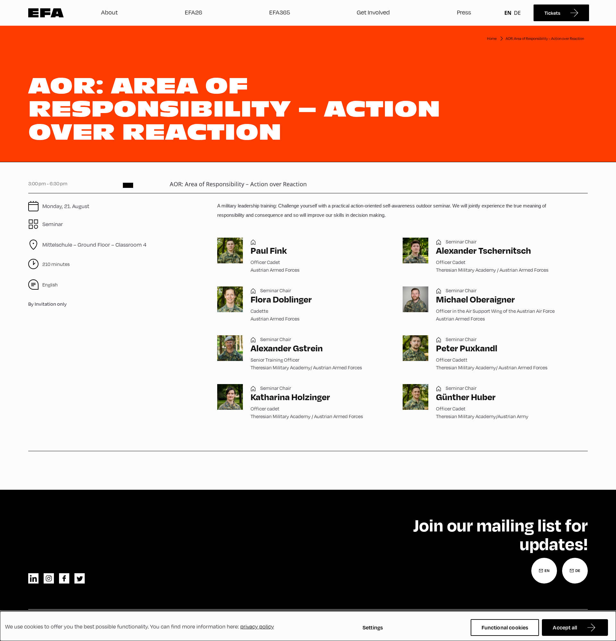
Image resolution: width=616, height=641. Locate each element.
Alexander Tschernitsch (483, 250)
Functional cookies (505, 627)
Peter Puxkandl (466, 348)
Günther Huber (466, 396)
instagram (49, 578)
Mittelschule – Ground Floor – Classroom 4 (94, 244)
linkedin (33, 578)
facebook (64, 578)
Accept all (565, 627)
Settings (373, 627)
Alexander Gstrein (287, 348)
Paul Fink (269, 250)
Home (492, 38)
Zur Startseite (46, 12)
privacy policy (257, 626)
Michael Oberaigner (475, 299)
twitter (79, 578)
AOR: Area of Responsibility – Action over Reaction (545, 38)
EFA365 (279, 12)
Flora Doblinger (281, 299)
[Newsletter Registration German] (575, 571)
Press (464, 12)
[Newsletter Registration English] (544, 571)
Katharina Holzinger (290, 396)
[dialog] (308, 626)
